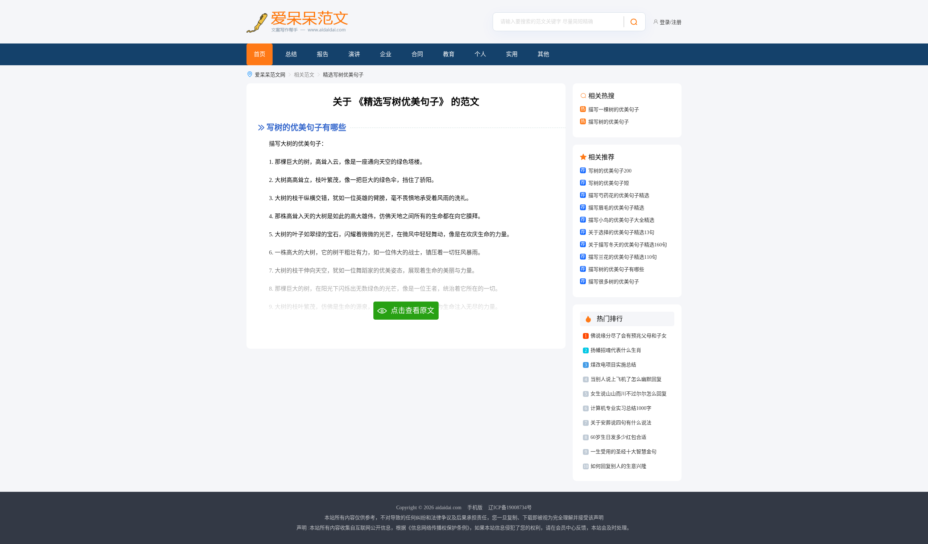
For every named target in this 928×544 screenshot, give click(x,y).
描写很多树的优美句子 (613, 282)
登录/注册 (671, 22)
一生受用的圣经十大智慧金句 (623, 451)
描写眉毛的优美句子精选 (616, 208)
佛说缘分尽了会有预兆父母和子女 (629, 336)
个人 (480, 54)
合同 (417, 54)
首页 (259, 54)
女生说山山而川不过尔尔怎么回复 (629, 393)
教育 (449, 54)
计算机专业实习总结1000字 (621, 408)
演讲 (354, 54)
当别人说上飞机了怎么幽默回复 (626, 379)
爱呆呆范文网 (270, 75)
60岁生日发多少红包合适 (618, 437)
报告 (322, 54)
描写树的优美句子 (608, 122)
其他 (543, 54)
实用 (512, 54)
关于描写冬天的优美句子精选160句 (627, 245)
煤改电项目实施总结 (613, 364)
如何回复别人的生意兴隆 (618, 466)
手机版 (474, 507)
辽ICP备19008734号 (510, 507)
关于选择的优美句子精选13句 (621, 232)
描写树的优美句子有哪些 (616, 269)
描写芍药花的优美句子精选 (618, 195)
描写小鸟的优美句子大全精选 (621, 220)
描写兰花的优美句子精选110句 (622, 257)
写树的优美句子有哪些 (306, 127)
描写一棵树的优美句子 (613, 109)
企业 (386, 54)
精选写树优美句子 (343, 75)
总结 (291, 54)
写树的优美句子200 (609, 171)
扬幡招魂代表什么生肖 (616, 350)
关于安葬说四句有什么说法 (621, 422)
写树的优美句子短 (608, 183)
